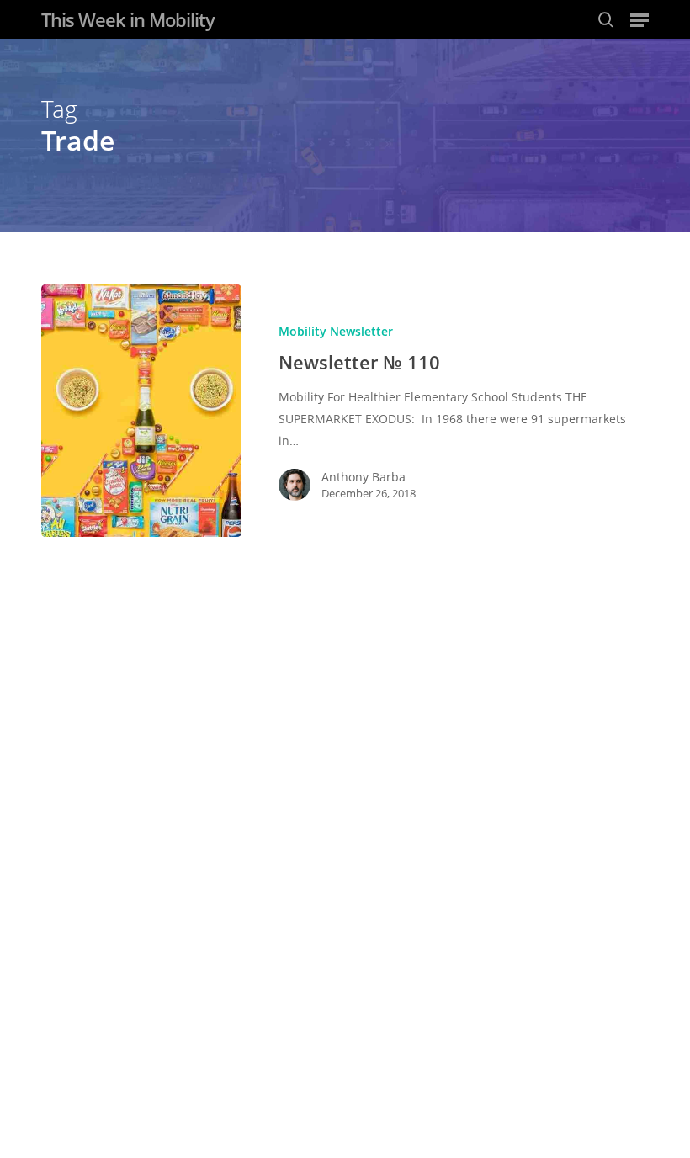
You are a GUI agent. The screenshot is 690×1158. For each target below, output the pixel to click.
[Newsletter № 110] (141, 411)
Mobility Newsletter (336, 331)
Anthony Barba (363, 477)
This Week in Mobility (128, 19)
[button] (639, 19)
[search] (606, 19)
